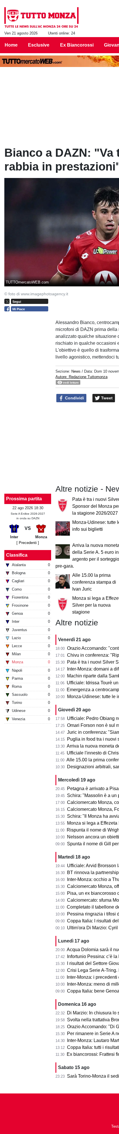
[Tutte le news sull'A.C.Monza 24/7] (41, 17)
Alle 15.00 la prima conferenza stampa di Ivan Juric (94, 582)
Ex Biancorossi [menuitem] (77, 45)
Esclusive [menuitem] (38, 45)
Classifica (16, 555)
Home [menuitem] (11, 45)
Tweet (106, 398)
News (76, 371)
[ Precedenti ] (27, 543)
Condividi (74, 398)
